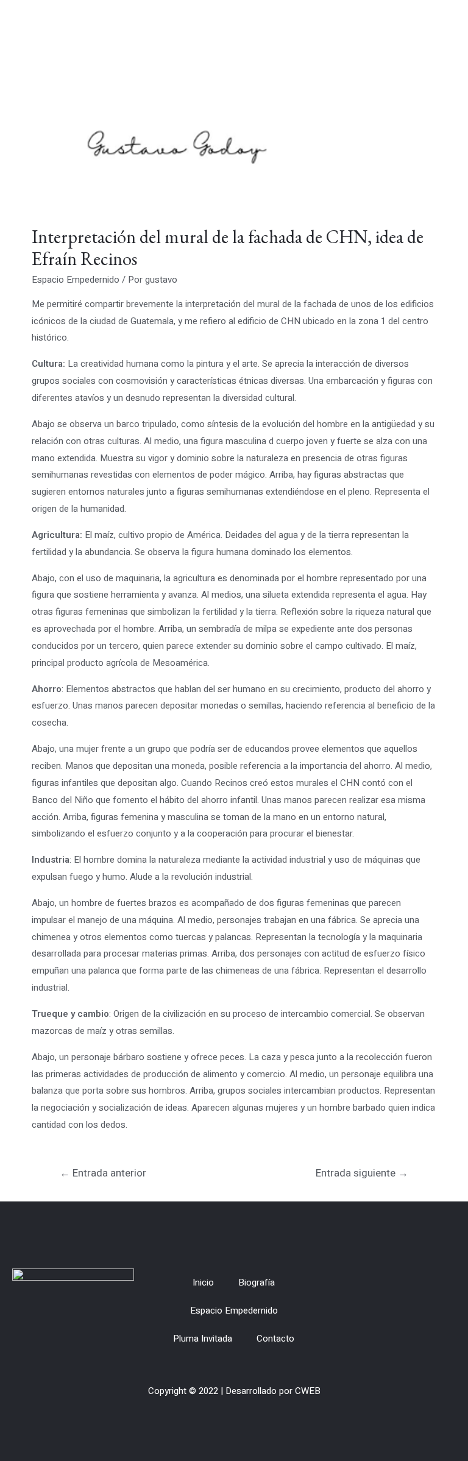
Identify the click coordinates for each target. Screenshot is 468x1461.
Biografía (256, 1282)
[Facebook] (421, 1310)
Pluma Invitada (202, 1338)
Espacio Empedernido (75, 279)
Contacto (275, 1338)
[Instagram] (443, 1310)
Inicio (203, 1282)
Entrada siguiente (362, 1173)
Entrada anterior (103, 1173)
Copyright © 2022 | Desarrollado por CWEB (234, 1391)
